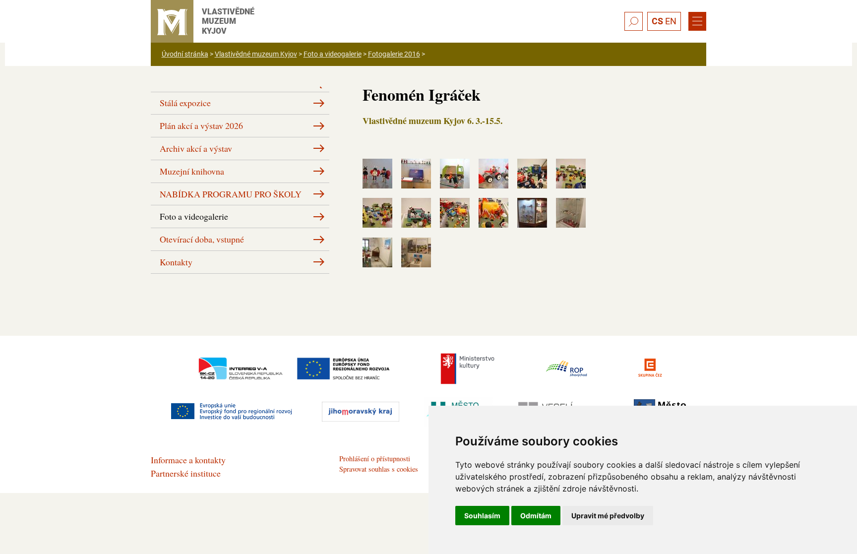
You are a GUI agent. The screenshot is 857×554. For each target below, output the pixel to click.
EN (670, 21)
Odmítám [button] (535, 515)
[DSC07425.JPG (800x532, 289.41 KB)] (571, 222)
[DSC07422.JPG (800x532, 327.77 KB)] (532, 222)
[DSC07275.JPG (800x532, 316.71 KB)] (377, 182)
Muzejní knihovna (192, 171)
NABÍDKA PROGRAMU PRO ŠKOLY (231, 194)
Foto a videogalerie (333, 54)
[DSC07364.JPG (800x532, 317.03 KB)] (377, 222)
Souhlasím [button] (482, 515)
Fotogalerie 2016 (394, 54)
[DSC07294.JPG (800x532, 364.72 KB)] (416, 182)
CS (657, 21)
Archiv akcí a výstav (196, 148)
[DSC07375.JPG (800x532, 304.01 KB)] (493, 222)
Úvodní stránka (185, 54)
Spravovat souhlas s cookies (378, 469)
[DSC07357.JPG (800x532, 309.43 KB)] (532, 182)
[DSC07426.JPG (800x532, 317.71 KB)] (377, 261)
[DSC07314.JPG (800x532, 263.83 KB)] (455, 182)
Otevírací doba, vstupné (202, 239)
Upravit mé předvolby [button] (607, 515)
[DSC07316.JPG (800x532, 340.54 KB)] (493, 182)
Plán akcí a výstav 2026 (201, 125)
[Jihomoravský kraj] (360, 412)
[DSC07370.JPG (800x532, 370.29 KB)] (455, 222)
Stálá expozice (185, 103)
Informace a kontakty (188, 460)
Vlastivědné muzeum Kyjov (256, 54)
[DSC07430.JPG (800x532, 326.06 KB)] (416, 261)
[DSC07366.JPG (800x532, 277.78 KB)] (416, 222)
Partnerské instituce (186, 473)
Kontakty (176, 262)
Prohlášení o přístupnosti (374, 458)
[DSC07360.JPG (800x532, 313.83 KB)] (571, 182)
